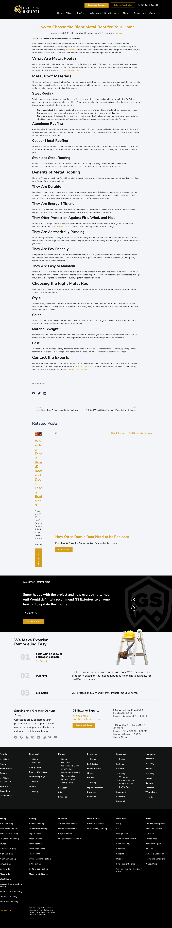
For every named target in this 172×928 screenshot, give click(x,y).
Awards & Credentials (155, 853)
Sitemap (32, 919)
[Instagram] (32, 737)
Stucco (3, 843)
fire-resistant (61, 226)
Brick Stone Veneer (9, 828)
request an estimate (78, 369)
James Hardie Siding (9, 833)
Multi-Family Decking (97, 828)
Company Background (155, 823)
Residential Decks (95, 823)
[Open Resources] (145, 13)
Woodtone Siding (8, 848)
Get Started (41, 661)
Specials (120, 853)
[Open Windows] (100, 13)
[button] (33, 393)
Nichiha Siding (6, 853)
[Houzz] (27, 737)
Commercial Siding (8, 896)
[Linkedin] (38, 737)
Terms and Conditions (155, 858)
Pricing (119, 858)
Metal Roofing (35, 838)
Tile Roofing (34, 853)
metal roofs (71, 49)
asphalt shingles (71, 70)
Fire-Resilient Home (125, 864)
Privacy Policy (151, 864)
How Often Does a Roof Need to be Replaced (92, 536)
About (148, 818)
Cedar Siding (5, 869)
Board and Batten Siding (11, 891)
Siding (3, 818)
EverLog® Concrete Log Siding (11, 885)
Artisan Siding (6, 823)
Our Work (149, 833)
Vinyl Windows (65, 833)
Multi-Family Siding (9, 901)
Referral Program (153, 843)
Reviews (149, 848)
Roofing (118, 33)
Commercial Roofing (38, 828)
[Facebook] (15, 737)
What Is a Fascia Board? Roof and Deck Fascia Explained (38, 473)
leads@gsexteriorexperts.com (86, 719)
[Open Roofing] (86, 13)
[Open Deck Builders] (119, 13)
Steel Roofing (35, 843)
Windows (62, 818)
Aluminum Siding (8, 858)
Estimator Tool (123, 843)
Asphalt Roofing (36, 823)
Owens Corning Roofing (40, 858)
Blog (118, 823)
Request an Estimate (84, 725)
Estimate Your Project (126, 838)
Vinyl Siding (5, 864)
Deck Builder (93, 818)
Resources (121, 818)
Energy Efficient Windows (70, 838)
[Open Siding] (73, 13)
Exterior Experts (82, 366)
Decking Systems (38, 538)
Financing (120, 848)
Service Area (151, 838)
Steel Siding (5, 879)
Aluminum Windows (67, 823)
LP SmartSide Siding (9, 838)
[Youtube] (55, 737)
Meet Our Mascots (153, 828)
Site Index (4, 910)
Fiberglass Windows (67, 828)
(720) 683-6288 (148, 5)
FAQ (118, 828)
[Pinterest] (44, 737)
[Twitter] (49, 737)
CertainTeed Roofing (38, 869)
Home (34, 38)
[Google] (21, 737)
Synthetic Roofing (37, 848)
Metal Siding (5, 874)
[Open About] (130, 13)
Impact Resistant (36, 833)
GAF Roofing (35, 864)
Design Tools (122, 833)
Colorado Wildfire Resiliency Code (129, 870)
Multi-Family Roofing (38, 874)
